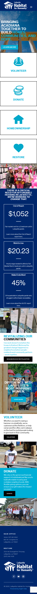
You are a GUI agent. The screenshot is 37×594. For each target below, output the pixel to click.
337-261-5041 (13, 537)
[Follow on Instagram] (23, 576)
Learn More (9, 47)
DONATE (9, 493)
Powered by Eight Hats (18, 589)
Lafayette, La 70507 (11, 554)
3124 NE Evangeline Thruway (14, 552)
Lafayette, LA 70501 (11, 542)
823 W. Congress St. (11, 540)
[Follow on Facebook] (14, 576)
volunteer (11, 437)
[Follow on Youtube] (19, 576)
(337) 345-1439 (9, 556)
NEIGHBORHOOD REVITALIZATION (18, 359)
